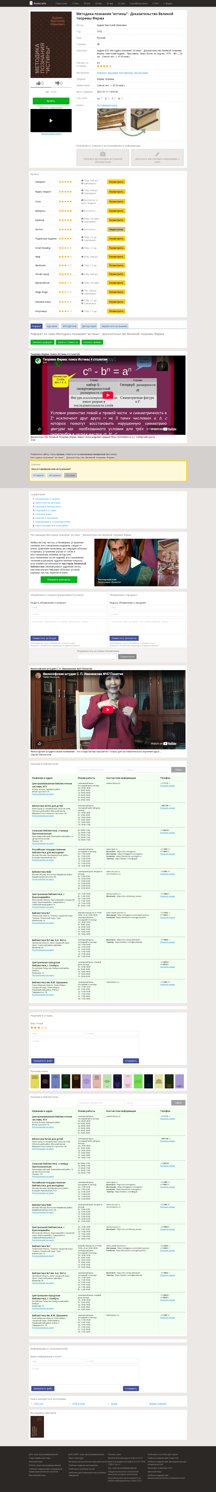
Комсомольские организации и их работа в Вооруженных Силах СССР (125, 1479)
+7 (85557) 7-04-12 (167, 964)
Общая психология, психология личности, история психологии (123, 1473)
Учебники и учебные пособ (81, 1469)
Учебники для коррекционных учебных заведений (87, 1474)
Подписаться (127, 656)
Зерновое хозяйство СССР (160, 1468)
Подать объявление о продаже (128, 602)
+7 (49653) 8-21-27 (168, 894)
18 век (86, 3)
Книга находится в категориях (51, 525)
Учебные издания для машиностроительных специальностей (166, 1476)
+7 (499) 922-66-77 (167, 851)
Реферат (101, 72)
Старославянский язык (39, 1458)
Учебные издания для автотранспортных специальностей (167, 1463)
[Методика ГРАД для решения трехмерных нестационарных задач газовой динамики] (76, 1081)
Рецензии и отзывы (45, 510)
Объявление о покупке (47, 498)
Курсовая (113, 72)
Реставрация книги (107, 105)
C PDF (155, 3)
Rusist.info (40, 3)
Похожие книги (43, 514)
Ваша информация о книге (46, 1356)
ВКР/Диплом (126, 72)
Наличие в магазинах (46, 517)
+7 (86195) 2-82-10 (168, 830)
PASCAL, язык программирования (45, 1465)
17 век (75, 3)
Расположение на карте (43, 794)
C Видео (168, 3)
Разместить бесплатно (124, 638)
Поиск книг (61, 3)
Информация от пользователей (52, 521)
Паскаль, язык (114, 1454)
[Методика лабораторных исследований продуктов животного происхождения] (97, 1081)
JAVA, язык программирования (43, 1454)
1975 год (38, 1403)
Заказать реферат (42, 342)
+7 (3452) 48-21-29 (167, 915)
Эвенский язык (154, 1471)
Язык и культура (75, 1458)
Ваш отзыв (37, 1023)
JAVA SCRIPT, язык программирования (86, 1454)
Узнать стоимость (68, 342)
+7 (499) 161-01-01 (168, 849)
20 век (110, 3)
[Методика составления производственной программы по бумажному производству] (45, 1081)
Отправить (131, 1060)
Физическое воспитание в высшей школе (88, 1461)
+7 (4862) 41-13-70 (168, 940)
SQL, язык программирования (122, 1468)
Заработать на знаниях (114, 326)
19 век (98, 3)
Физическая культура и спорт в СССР (125, 1458)
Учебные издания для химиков (83, 1465)
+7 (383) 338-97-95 (168, 982)
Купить (51, 100)
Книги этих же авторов (47, 502)
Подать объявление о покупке (48, 602)
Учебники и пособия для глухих (163, 1454)
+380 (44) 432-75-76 (168, 805)
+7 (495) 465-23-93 (168, 871)
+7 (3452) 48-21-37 (168, 912)
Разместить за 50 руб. (44, 638)
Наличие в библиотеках (48, 506)
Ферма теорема (157, 1403)
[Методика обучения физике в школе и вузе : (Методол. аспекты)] (55, 1081)
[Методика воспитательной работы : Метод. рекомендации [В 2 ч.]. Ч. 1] (107, 1081)
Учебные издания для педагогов (163, 1458)
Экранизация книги (51, 133)
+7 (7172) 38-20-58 (168, 783)
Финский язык (36, 1461)
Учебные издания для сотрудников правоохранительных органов (45, 1470)
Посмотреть (116, 181)
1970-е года (78, 1403)
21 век (121, 3)
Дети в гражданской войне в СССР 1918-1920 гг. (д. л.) (127, 1463)
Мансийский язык (37, 1475)
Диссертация (141, 72)
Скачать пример (92, 342)
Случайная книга (139, 3)
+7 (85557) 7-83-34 (168, 962)
